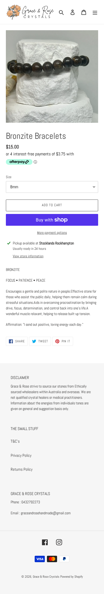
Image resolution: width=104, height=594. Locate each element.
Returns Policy (22, 469)
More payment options (52, 232)
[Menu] (95, 12)
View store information (28, 256)
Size (8, 177)
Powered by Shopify (71, 576)
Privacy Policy (21, 455)
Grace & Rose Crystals (46, 576)
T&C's (15, 441)
